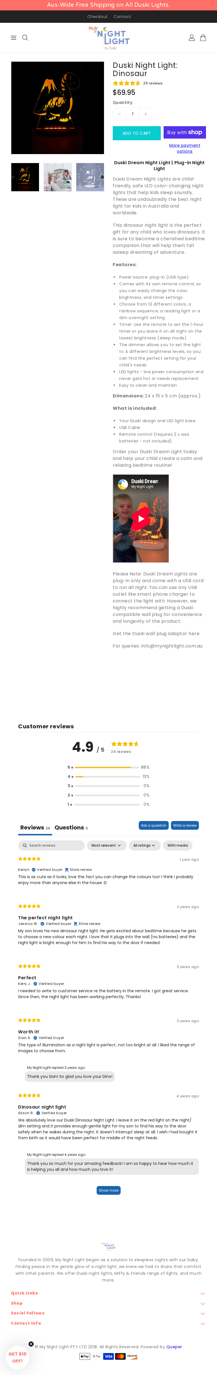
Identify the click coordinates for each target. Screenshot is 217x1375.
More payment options (184, 148)
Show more (108, 1190)
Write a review (185, 825)
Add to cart (137, 133)
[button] (108, 767)
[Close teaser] (31, 1344)
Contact (122, 16)
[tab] (71, 828)
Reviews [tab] (35, 827)
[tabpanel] (108, 1020)
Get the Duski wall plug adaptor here (156, 633)
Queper (174, 1347)
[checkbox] (177, 845)
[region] (108, 5)
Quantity (122, 102)
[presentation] (13, 177)
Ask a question (153, 825)
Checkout (97, 16)
